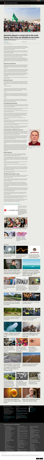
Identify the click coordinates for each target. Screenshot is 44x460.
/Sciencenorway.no (32, 408)
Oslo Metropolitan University (21, 447)
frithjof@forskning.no (19, 414)
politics (8, 243)
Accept (41, 458)
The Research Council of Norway (33, 439)
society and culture (23, 243)
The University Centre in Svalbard (33, 440)
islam (28, 243)
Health (5, 4)
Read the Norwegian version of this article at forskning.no (12, 204)
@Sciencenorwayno (33, 409)
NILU (5, 442)
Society (8, 4)
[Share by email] (8, 244)
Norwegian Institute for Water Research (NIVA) (23, 430)
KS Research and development (8, 436)
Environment (12, 4)
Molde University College (8, 437)
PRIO (18, 448)
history (18, 243)
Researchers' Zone (23, 4)
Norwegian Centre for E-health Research (9, 449)
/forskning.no (32, 411)
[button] (37, 0)
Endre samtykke (6, 420)
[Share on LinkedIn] (6, 244)
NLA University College (7, 443)
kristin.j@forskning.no (24, 416)
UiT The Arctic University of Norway (34, 441)
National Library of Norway (8, 438)
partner (5, 243)
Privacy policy (6, 415)
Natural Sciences (17, 4)
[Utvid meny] (28, 5)
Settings (38, 458)
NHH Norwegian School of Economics (9, 439)
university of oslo (13, 243)
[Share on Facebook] (4, 244)
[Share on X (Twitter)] (5, 244)
